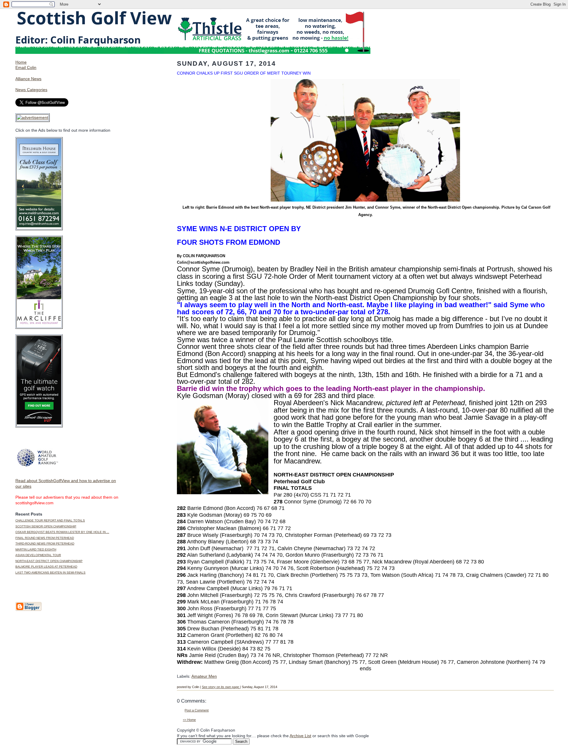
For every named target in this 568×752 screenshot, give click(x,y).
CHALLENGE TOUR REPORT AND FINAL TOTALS (50, 520)
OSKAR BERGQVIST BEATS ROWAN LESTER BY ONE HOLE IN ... (62, 532)
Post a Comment (197, 710)
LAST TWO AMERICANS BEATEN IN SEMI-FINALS (50, 572)
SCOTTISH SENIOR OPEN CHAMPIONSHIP (45, 526)
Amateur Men (204, 676)
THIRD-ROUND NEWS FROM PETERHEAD (44, 543)
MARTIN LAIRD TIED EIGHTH (35, 549)
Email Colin (25, 67)
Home (21, 62)
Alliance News (28, 78)
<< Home (189, 720)
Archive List (300, 735)
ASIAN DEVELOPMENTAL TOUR (38, 555)
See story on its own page (221, 687)
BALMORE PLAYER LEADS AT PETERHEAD (46, 566)
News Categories (31, 89)
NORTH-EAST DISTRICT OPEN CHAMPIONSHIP (49, 561)
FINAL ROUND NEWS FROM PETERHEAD (44, 538)
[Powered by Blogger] (28, 609)
